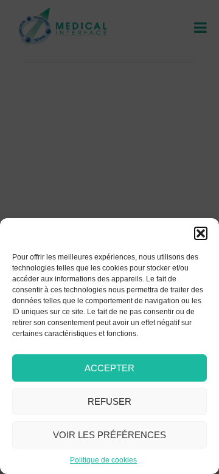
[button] (201, 233)
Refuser (109, 401)
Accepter (109, 368)
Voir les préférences (109, 435)
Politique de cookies (103, 460)
